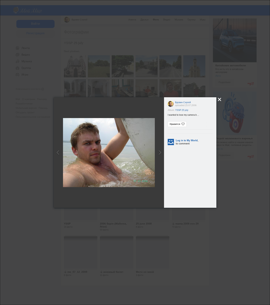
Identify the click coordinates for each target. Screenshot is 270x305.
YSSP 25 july (181, 110)
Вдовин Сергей (183, 102)
